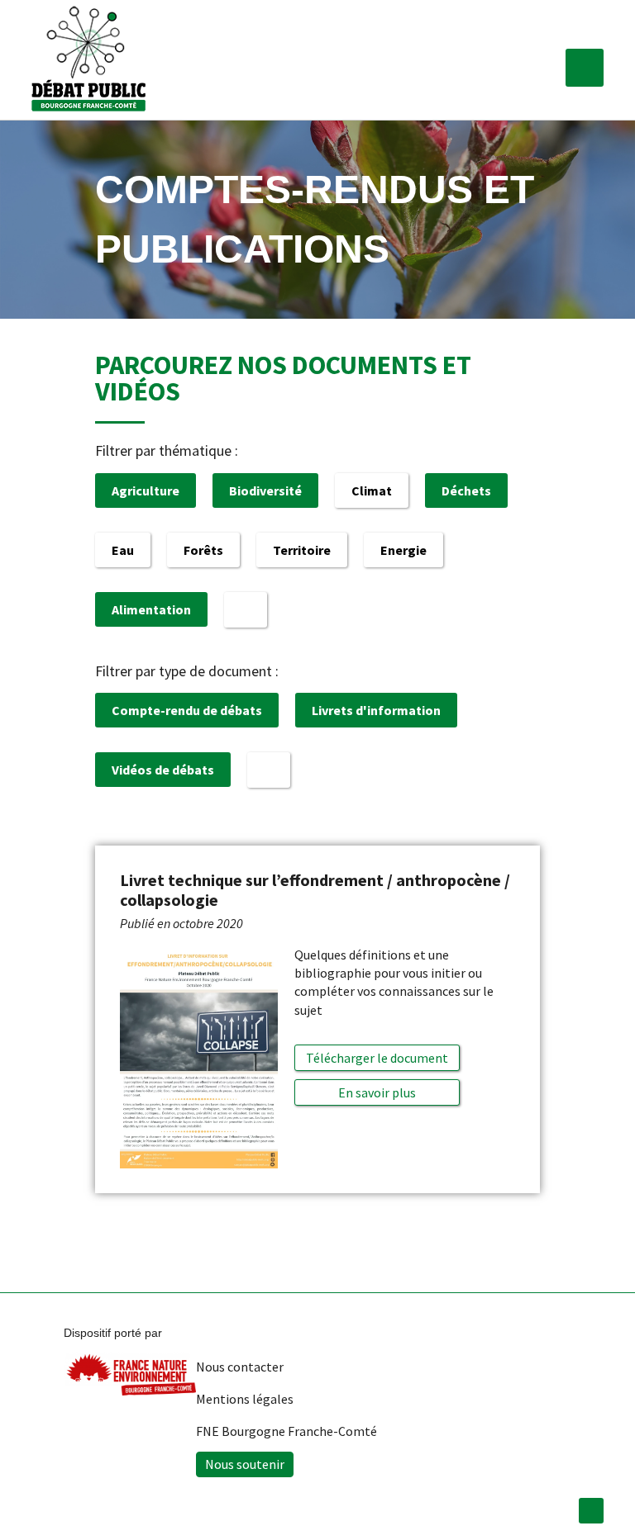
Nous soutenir (244, 1464)
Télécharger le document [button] (377, 1058)
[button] (585, 68)
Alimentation (151, 609)
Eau (123, 550)
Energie (403, 550)
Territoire (302, 550)
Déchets (466, 490)
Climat (371, 490)
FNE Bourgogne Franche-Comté (286, 1431)
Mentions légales (245, 1399)
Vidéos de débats (163, 769)
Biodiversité (265, 490)
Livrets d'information (376, 710)
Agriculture (145, 490)
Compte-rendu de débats (187, 710)
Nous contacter (240, 1366)
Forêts (203, 550)
